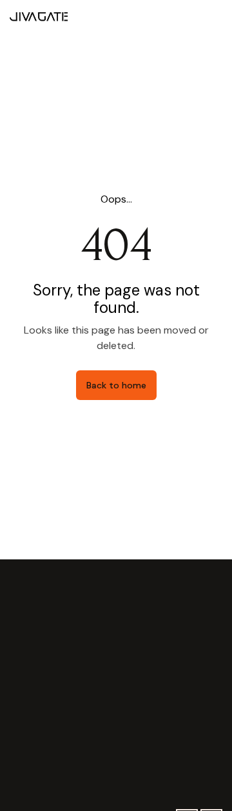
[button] (211, 16)
